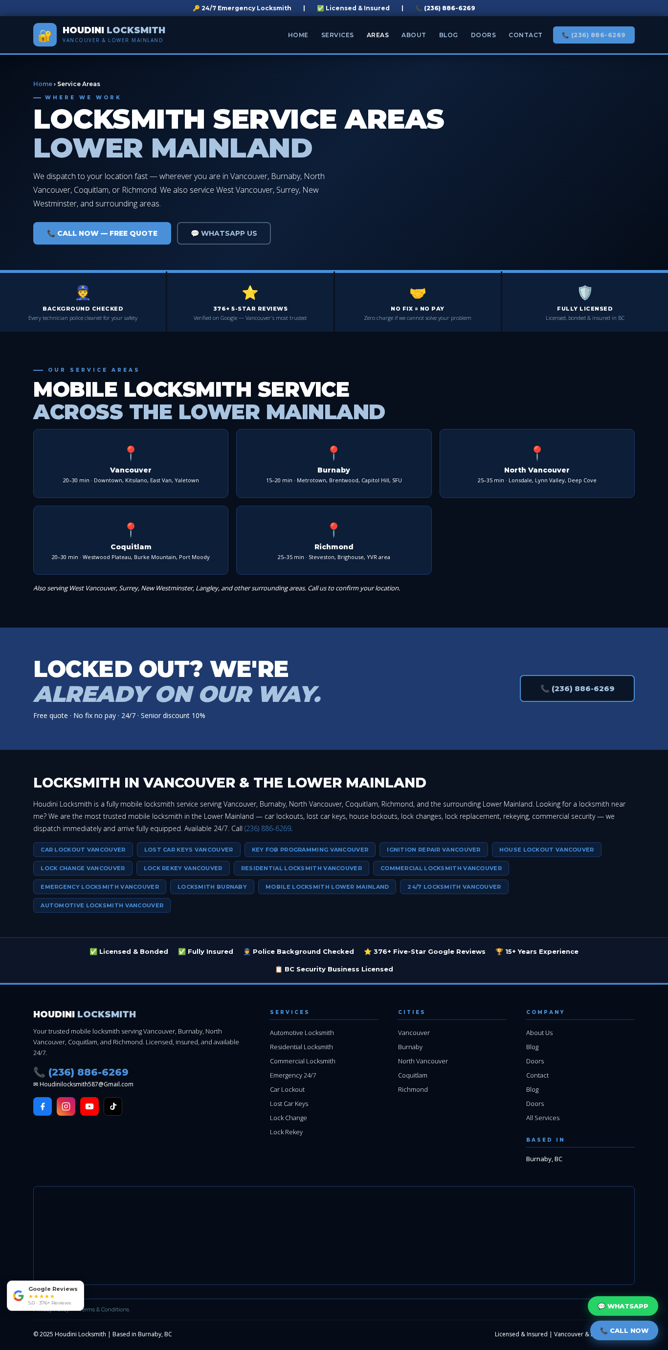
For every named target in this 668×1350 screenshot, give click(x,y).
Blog (448, 35)
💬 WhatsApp (623, 1306)
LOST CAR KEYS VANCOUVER (188, 849)
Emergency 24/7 (293, 1075)
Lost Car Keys (289, 1103)
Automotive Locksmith (302, 1032)
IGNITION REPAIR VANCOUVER (434, 849)
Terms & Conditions (104, 1309)
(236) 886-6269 (268, 828)
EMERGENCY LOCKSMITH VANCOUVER (100, 886)
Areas (378, 35)
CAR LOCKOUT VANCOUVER (83, 849)
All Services (542, 1117)
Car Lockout (287, 1089)
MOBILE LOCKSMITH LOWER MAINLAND (327, 886)
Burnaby (410, 1046)
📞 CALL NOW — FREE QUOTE (102, 233)
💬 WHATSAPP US (224, 233)
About (413, 35)
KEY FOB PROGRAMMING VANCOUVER (310, 849)
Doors (483, 35)
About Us (539, 1032)
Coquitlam (412, 1075)
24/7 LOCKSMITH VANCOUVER (454, 886)
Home (298, 35)
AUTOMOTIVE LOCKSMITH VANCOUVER (102, 905)
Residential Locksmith (301, 1046)
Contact (526, 35)
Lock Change (288, 1117)
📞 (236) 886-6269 (445, 8)
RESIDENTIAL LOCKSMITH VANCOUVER (301, 868)
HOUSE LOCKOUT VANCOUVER (546, 849)
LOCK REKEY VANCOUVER (183, 868)
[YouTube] (89, 1106)
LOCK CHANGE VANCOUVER (83, 868)
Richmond (413, 1089)
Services (337, 35)
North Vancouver (423, 1061)
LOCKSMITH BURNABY (212, 886)
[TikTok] (113, 1106)
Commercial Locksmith (302, 1061)
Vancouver (414, 1032)
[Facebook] (42, 1106)
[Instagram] (66, 1106)
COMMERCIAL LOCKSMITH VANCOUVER (441, 868)
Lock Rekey (286, 1131)
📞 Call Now (624, 1330)
